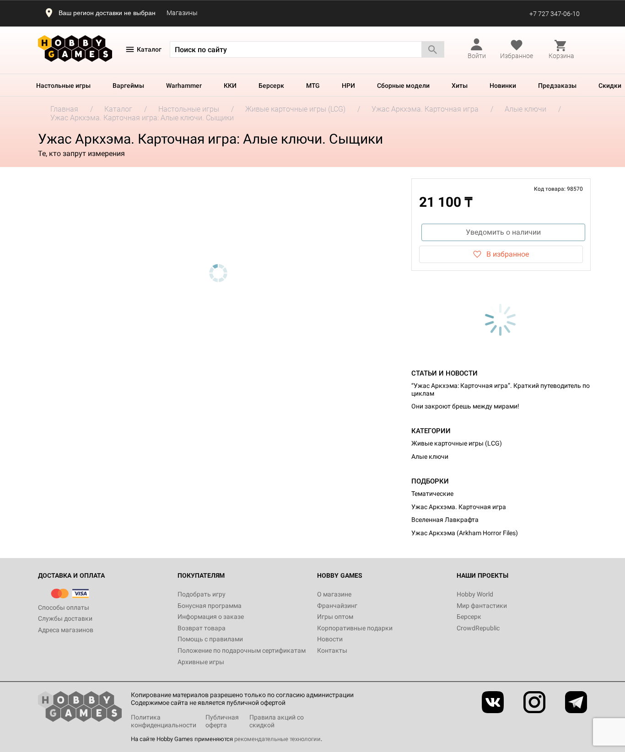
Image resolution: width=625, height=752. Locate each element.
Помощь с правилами (210, 639)
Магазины (182, 12)
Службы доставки (65, 618)
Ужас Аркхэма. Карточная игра (458, 506)
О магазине (334, 594)
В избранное (507, 254)
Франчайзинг (337, 605)
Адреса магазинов (65, 630)
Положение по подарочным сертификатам (242, 650)
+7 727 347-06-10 (554, 13)
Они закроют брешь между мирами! (465, 406)
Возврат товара (202, 628)
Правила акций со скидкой (276, 721)
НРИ (348, 85)
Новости (330, 639)
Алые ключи (429, 456)
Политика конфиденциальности (163, 721)
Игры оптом (335, 616)
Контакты (332, 650)
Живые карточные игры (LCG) (456, 443)
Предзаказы (557, 85)
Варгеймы (128, 85)
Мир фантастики (482, 605)
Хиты (460, 85)
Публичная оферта (222, 721)
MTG (313, 85)
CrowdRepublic (478, 628)
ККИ (230, 85)
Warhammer (184, 85)
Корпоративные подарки (355, 628)
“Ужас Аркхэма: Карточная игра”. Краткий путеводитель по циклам (500, 389)
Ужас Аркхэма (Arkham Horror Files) (464, 533)
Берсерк (271, 85)
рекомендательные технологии (277, 739)
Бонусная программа (210, 605)
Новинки (503, 85)
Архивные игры (201, 662)
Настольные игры (63, 85)
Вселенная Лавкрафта (445, 519)
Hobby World (475, 594)
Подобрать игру (202, 594)
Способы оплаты (63, 607)
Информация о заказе (211, 616)
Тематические (432, 493)
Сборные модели (403, 85)
